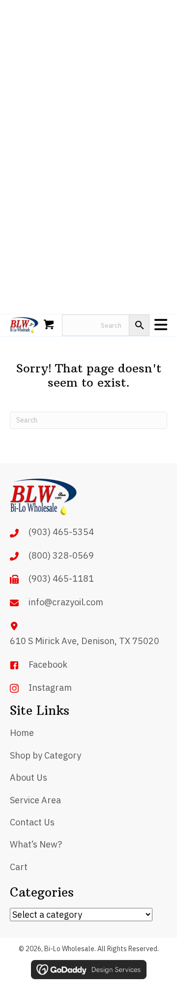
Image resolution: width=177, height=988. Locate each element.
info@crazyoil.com (66, 602)
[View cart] (50, 325)
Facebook (48, 664)
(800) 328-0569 (61, 555)
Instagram (50, 687)
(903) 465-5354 (61, 531)
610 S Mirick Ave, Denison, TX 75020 (84, 641)
